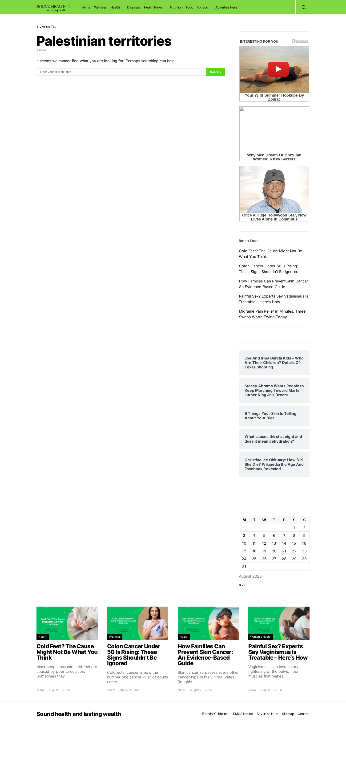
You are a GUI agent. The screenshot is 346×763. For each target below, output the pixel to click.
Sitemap (288, 714)
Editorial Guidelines (215, 714)
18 (254, 551)
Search (215, 72)
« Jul (243, 584)
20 (274, 551)
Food (189, 7)
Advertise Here (226, 7)
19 (264, 551)
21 (284, 551)
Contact (304, 714)
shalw (40, 690)
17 (244, 551)
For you (202, 7)
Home (86, 7)
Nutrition (176, 7)
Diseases (133, 7)
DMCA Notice (243, 714)
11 (254, 543)
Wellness (100, 7)
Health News (153, 7)
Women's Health (260, 636)
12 (264, 543)
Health (115, 7)
